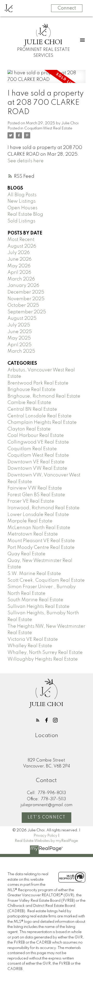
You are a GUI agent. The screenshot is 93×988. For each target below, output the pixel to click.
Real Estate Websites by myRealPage (46, 841)
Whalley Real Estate (29, 646)
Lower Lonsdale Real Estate (38, 514)
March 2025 (21, 351)
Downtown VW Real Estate (37, 468)
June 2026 (19, 259)
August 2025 (21, 318)
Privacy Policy (45, 836)
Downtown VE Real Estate (36, 462)
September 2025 (26, 312)
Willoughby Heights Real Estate (42, 659)
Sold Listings (21, 221)
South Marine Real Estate (35, 600)
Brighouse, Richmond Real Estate (43, 396)
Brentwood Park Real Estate (37, 383)
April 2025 (19, 345)
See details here (25, 161)
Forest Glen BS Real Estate (36, 495)
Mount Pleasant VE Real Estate (41, 541)
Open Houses (22, 208)
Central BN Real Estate (32, 409)
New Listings (21, 201)
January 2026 (23, 285)
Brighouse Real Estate (31, 389)
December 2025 (25, 292)
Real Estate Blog (25, 214)
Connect (67, 8)
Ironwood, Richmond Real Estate (43, 508)
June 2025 (19, 332)
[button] (37, 720)
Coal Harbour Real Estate (35, 435)
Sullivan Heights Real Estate (38, 606)
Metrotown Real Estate (32, 534)
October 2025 (23, 305)
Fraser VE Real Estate (30, 501)
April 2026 (19, 272)
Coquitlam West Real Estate (48, 128)
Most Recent (20, 239)
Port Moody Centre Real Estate (41, 547)
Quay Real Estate (26, 554)
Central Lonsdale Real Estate (39, 416)
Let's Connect (47, 817)
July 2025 (18, 325)
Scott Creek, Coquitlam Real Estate (46, 580)
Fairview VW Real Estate (34, 488)
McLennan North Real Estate (38, 527)
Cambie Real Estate (29, 402)
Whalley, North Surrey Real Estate (45, 652)
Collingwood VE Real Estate (38, 442)
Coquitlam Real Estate (32, 449)
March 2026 (21, 279)
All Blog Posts (21, 195)
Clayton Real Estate (29, 429)
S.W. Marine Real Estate (34, 573)
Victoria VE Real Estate (32, 639)
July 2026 (18, 252)
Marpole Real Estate (29, 521)
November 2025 (25, 299)
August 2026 (21, 246)
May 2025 (19, 338)
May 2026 (18, 266)
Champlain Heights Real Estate (42, 422)
